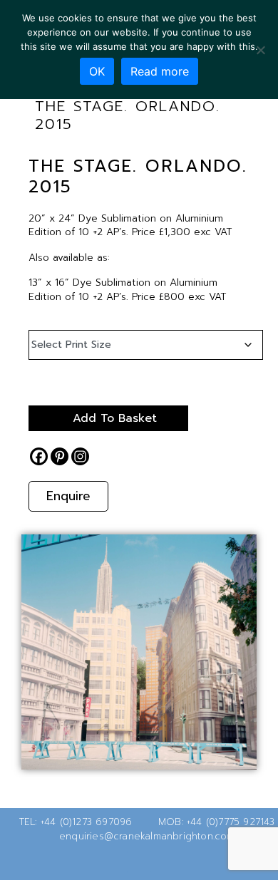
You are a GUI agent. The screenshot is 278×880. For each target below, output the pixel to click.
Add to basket (115, 418)
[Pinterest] (59, 456)
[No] (260, 50)
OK (97, 71)
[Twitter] (116, 861)
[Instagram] (80, 456)
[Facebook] (39, 456)
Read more (159, 71)
